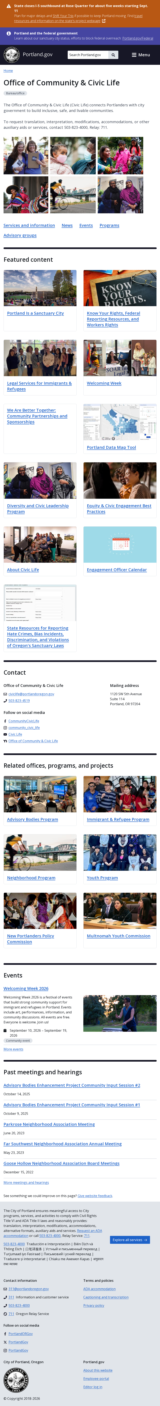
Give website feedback (95, 1196)
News (67, 225)
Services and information (29, 225)
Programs (109, 225)
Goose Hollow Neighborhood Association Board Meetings (62, 1163)
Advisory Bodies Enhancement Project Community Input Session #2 (72, 1085)
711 (87, 1235)
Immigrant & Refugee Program (118, 819)
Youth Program (102, 877)
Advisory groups (20, 235)
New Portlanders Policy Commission (30, 938)
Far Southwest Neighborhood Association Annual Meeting (63, 1144)
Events (86, 225)
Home (8, 70)
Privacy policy (93, 1305)
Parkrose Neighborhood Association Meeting (49, 1124)
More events (13, 1049)
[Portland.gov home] (27, 55)
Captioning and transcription (106, 1297)
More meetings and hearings (26, 1182)
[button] (141, 55)
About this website (97, 1370)
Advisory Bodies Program (32, 819)
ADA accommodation (99, 1289)
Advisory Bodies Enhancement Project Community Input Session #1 (72, 1105)
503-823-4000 (50, 1235)
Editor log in (92, 1387)
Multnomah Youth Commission (118, 936)
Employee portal (96, 1378)
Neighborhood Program (31, 877)
